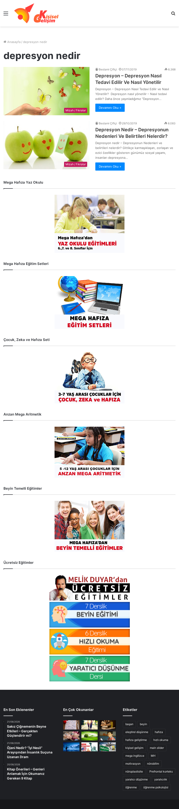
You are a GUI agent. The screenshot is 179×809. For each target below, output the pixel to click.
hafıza (159, 732)
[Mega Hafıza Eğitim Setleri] (89, 302)
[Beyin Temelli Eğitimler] (89, 526)
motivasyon (133, 763)
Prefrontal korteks (161, 771)
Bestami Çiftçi (108, 69)
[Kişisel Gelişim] (36, 13)
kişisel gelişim (134, 748)
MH (153, 755)
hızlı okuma (160, 740)
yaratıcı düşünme (136, 779)
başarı (129, 724)
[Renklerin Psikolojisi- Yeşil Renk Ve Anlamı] (89, 735)
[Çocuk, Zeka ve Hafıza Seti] (89, 377)
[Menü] (5, 15)
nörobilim (153, 763)
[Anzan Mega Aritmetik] (89, 452)
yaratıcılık (160, 779)
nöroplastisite (134, 771)
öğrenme (131, 787)
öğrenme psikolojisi (155, 787)
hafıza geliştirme (136, 740)
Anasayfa (13, 42)
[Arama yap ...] (173, 15)
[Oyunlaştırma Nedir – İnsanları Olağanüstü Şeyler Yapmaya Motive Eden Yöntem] (71, 735)
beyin (143, 724)
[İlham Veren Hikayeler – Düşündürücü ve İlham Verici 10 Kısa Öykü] (108, 724)
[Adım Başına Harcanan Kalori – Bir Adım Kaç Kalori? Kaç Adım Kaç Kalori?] (89, 724)
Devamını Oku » (110, 107)
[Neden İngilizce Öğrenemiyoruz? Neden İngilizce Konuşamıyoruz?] (89, 746)
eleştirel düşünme (136, 732)
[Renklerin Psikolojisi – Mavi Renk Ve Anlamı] (71, 746)
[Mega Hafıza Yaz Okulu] (89, 224)
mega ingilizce (134, 755)
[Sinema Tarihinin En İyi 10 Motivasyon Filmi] (108, 746)
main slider (157, 748)
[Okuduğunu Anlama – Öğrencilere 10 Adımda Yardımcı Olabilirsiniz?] (108, 735)
